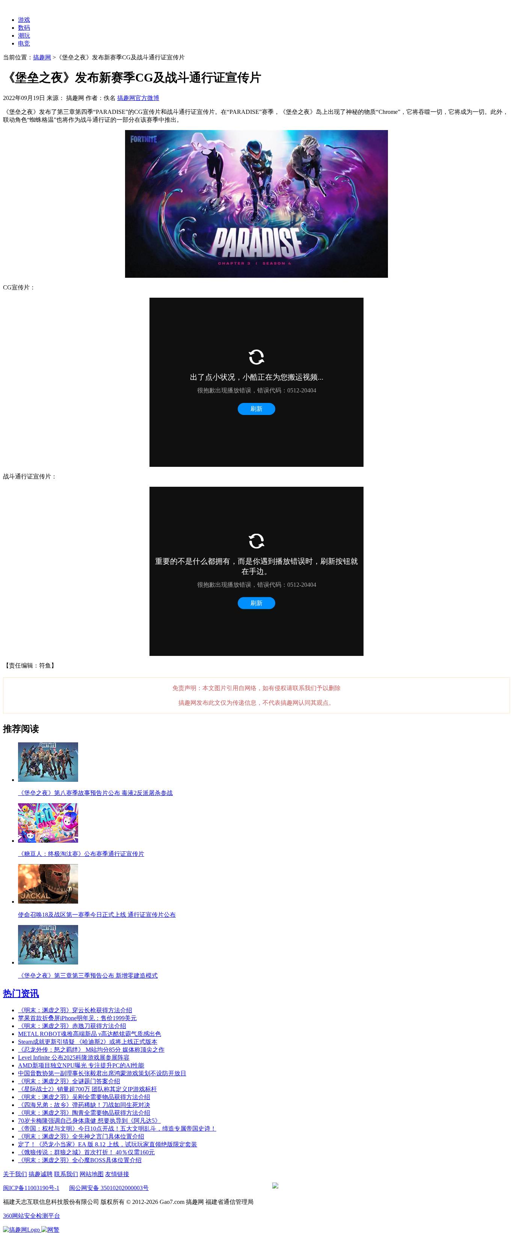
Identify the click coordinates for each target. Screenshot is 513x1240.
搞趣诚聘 (41, 1174)
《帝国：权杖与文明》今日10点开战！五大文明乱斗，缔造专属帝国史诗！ (117, 1128)
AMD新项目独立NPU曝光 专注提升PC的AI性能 (81, 1065)
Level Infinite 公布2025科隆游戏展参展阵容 (74, 1057)
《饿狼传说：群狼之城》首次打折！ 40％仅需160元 (86, 1152)
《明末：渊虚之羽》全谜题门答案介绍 (69, 1081)
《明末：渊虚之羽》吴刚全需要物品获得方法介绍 (84, 1097)
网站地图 (92, 1174)
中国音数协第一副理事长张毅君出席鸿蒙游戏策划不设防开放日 (102, 1073)
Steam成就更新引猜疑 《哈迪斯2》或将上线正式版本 (87, 1042)
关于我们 (15, 1174)
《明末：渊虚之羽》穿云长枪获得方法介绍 (75, 1010)
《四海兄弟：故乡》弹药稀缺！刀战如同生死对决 (84, 1105)
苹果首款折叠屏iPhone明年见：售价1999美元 (77, 1018)
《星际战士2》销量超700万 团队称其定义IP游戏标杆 (87, 1089)
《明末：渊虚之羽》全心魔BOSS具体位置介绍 (80, 1160)
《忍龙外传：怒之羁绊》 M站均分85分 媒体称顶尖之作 (91, 1049)
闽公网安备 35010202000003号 (109, 1188)
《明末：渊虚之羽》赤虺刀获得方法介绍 (72, 1026)
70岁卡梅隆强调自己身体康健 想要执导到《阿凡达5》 (89, 1120)
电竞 (24, 43)
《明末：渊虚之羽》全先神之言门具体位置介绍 (81, 1136)
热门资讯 (21, 993)
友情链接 (117, 1174)
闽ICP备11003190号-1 (31, 1188)
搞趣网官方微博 (138, 98)
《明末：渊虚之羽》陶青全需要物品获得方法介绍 (84, 1113)
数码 (24, 27)
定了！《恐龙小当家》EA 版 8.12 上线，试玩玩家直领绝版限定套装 (107, 1144)
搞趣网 (42, 57)
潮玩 (24, 35)
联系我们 (66, 1174)
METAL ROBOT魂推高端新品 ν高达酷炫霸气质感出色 (89, 1034)
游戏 (24, 20)
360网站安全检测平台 (31, 1216)
